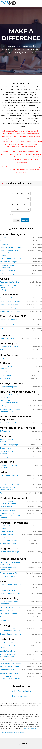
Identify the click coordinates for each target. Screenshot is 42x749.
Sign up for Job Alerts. (21, 696)
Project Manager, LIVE (8, 573)
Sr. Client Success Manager (10, 311)
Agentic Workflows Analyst (10, 475)
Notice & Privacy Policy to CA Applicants (12, 732)
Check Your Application (22, 691)
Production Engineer (7, 660)
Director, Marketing (7, 448)
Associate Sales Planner (8, 610)
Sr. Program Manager (8, 543)
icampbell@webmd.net (31, 728)
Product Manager (6, 507)
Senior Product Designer (9, 540)
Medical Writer (5, 372)
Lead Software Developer (9, 651)
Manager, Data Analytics (9, 347)
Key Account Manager (8, 262)
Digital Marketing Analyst (9, 445)
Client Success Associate (9, 298)
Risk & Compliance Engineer (10, 663)
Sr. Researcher (5, 431)
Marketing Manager (7, 457)
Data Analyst (4, 358)
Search (25, 220)
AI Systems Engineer (7, 642)
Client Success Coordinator (10, 301)
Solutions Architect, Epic (9, 673)
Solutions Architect (7, 670)
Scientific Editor (5, 378)
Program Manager (7, 531)
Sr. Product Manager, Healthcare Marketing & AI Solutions (10, 515)
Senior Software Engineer (9, 666)
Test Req (3, 493)
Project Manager (6, 617)
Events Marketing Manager (10, 387)
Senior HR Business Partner (10, 423)
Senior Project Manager (9, 576)
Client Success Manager (9, 304)
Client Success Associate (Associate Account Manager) (9, 253)
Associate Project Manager (10, 607)
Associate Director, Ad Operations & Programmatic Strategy (10, 287)
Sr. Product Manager (7, 510)
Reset (16, 220)
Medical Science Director (9, 325)
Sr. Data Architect (6, 350)
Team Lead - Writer (7, 338)
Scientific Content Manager (10, 484)
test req (3, 406)
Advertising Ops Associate (9, 282)
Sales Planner (5, 620)
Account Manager (6, 237)
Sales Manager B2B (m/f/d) (10, 593)
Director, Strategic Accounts (10, 258)
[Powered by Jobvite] (21, 744)
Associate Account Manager (10, 247)
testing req (4, 328)
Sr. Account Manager (8, 270)
